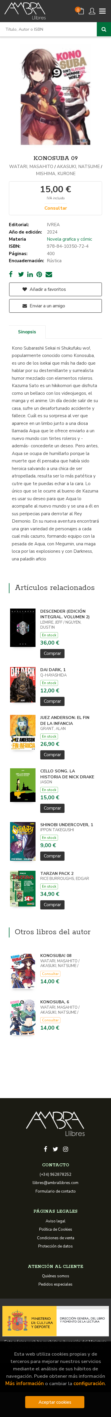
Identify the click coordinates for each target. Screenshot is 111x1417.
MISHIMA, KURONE (55, 174)
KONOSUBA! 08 (55, 955)
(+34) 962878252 (55, 1174)
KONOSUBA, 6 (54, 1002)
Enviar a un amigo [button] (46, 306)
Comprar (52, 653)
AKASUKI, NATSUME (78, 166)
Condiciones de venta (55, 1238)
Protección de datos (55, 1246)
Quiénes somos (55, 1276)
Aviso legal (55, 1221)
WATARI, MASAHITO (31, 166)
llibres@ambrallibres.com (55, 1183)
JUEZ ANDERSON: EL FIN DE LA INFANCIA (64, 720)
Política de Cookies (55, 1229)
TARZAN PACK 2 (56, 873)
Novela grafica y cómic (69, 239)
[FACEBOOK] (45, 1148)
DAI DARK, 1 (52, 670)
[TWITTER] (55, 1148)
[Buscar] (104, 29)
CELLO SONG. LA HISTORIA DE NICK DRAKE (67, 774)
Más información (24, 1383)
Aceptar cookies (54, 1402)
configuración (89, 1383)
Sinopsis (27, 332)
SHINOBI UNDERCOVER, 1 (66, 825)
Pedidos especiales (55, 1284)
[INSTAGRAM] (65, 1148)
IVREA (53, 225)
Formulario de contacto (56, 1191)
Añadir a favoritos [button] (47, 289)
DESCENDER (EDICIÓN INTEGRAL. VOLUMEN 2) (65, 614)
